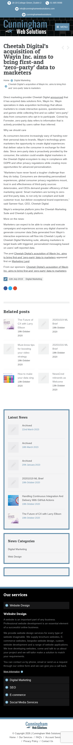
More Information (12, 671)
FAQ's (39, 737)
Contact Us (47, 741)
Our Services (25, 737)
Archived (27, 425)
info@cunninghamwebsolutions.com (37, 8)
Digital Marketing (22, 80)
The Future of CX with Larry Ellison (25, 323)
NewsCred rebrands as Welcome (59, 377)
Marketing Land (20, 261)
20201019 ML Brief (32, 478)
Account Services (54, 737)
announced (56, 97)
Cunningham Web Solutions (46, 733)
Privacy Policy (30, 741)
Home (6, 80)
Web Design (15, 556)
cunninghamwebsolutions (38, 14)
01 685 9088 (56, 3)
